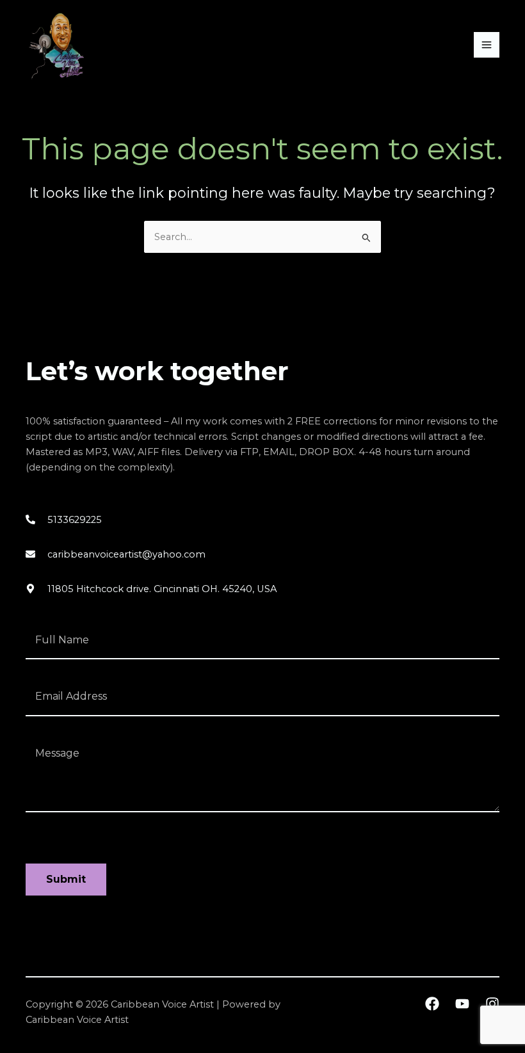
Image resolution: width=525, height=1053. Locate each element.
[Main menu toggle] (486, 45)
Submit (66, 879)
